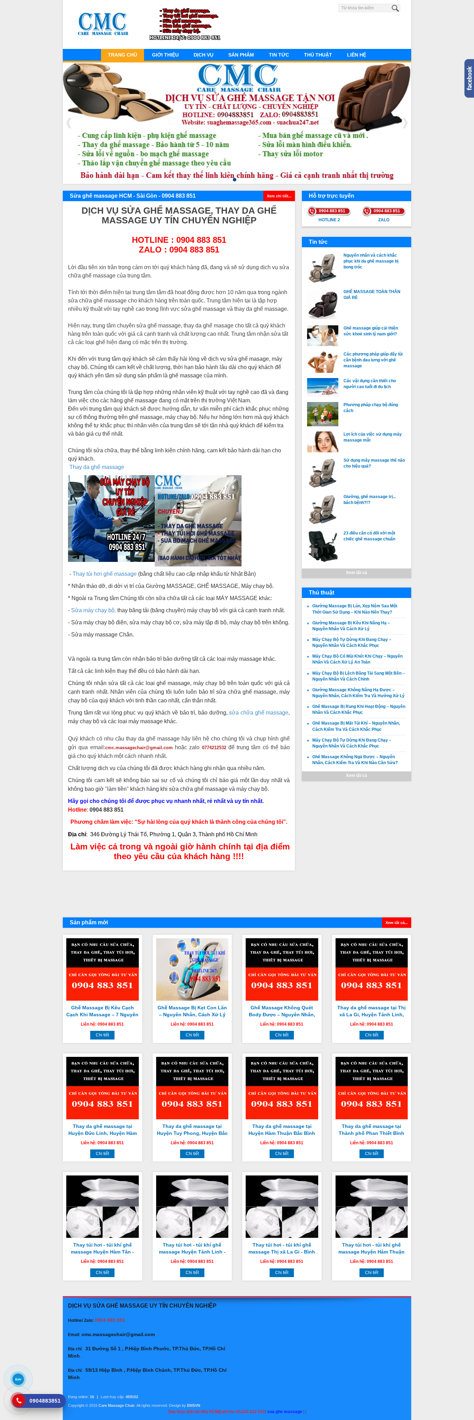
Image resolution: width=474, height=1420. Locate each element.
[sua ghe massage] (198, 520)
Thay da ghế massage (96, 467)
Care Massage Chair (117, 1405)
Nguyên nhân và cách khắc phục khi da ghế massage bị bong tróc (371, 261)
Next (405, 123)
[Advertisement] (179, 893)
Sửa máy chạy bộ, (93, 610)
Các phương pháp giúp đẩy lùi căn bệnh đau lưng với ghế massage (373, 360)
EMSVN (193, 1405)
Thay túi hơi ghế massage (105, 574)
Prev (68, 123)
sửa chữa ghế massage (258, 713)
